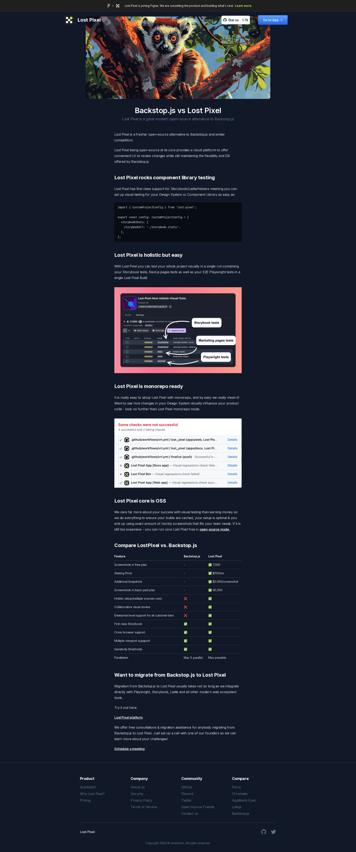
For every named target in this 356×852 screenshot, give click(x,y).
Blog (175, 20)
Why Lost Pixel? (92, 794)
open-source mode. (215, 529)
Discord (187, 794)
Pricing (208, 20)
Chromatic (240, 794)
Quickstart (87, 787)
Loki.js (236, 807)
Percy (236, 787)
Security (137, 794)
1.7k (245, 20)
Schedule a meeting (129, 749)
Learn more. (243, 5)
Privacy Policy (141, 800)
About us (138, 787)
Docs (190, 20)
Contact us (189, 813)
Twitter (186, 800)
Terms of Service (144, 807)
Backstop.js (240, 813)
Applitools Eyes (244, 800)
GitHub (186, 787)
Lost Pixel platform (128, 717)
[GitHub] (263, 831)
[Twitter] (273, 831)
